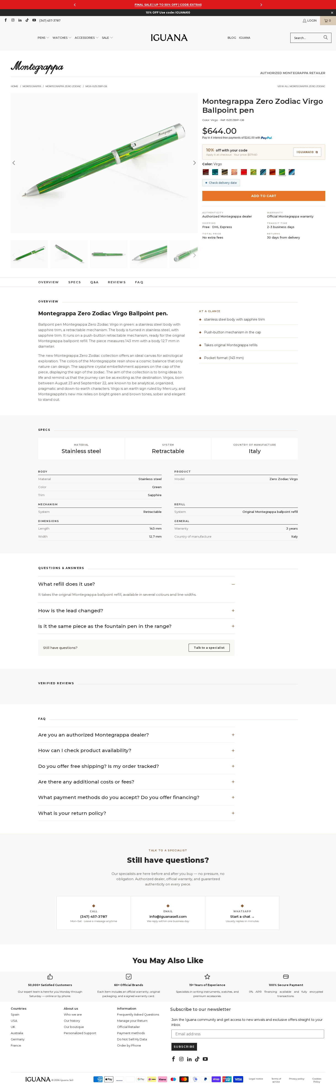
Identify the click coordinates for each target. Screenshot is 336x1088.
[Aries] (243, 172)
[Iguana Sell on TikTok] (27, 20)
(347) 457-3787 (50, 20)
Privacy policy (296, 1078)
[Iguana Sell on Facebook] (5, 20)
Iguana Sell (66, 1080)
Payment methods (131, 1033)
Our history (72, 1020)
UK (13, 1027)
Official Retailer (128, 1027)
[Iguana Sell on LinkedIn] (20, 20)
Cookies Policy (316, 1080)
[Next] (194, 163)
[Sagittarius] (215, 172)
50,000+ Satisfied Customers (50, 985)
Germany (17, 1039)
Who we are (73, 1014)
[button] (44, 38)
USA (14, 1020)
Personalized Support (80, 1033)
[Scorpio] (205, 172)
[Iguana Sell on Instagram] (12, 20)
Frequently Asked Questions (138, 1014)
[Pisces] (234, 172)
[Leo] (272, 172)
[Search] (325, 38)
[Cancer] (263, 172)
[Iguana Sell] (169, 37)
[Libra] (291, 172)
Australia (17, 1033)
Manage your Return (132, 1020)
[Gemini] (253, 172)
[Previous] (14, 163)
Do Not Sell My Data (132, 1039)
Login (312, 20)
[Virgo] (282, 172)
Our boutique (74, 1027)
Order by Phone (129, 1045)
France (16, 1045)
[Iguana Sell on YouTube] (34, 20)
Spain (15, 1014)
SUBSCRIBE (184, 1046)
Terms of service (276, 1080)
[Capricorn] (224, 172)
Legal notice (256, 1078)
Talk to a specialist (209, 647)
